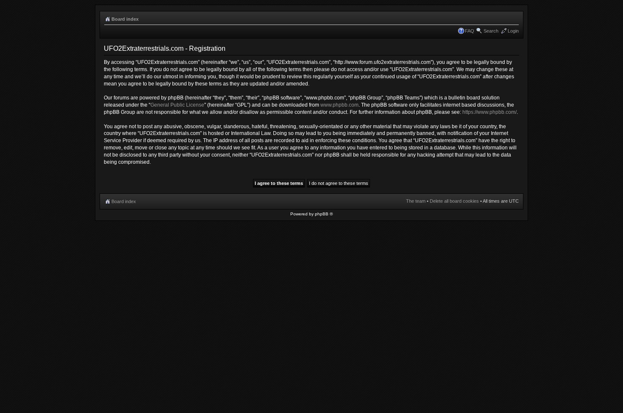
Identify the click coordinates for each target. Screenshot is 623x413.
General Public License (177, 105)
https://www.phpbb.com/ (489, 112)
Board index (125, 19)
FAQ (469, 30)
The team (416, 201)
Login (513, 30)
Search (491, 30)
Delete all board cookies (454, 201)
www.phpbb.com (339, 105)
